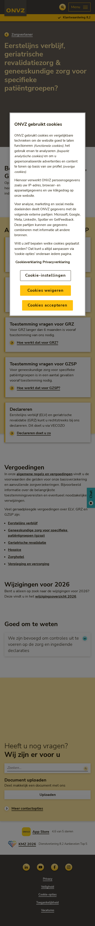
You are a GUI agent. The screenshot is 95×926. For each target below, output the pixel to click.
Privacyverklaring (56, 262)
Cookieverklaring (28, 262)
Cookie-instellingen (45, 275)
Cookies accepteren (47, 305)
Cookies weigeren (45, 290)
